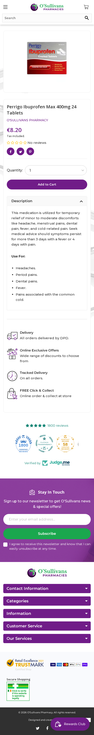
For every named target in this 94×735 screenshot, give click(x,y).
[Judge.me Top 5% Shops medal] (68, 443)
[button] (17, 143)
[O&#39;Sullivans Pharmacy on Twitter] (38, 728)
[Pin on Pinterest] (30, 151)
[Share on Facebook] (10, 151)
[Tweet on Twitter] (20, 151)
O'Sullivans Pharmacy (27, 120)
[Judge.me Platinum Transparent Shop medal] (26, 443)
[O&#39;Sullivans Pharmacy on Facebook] (47, 728)
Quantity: (15, 170)
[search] (47, 18)
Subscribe (47, 534)
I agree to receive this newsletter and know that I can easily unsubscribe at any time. (50, 546)
